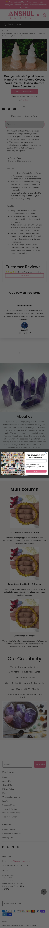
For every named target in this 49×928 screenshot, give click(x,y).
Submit (36, 471)
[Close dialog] (46, 453)
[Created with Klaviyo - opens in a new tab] (24, 475)
